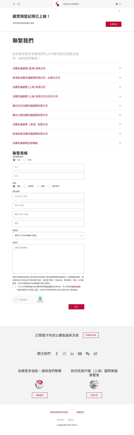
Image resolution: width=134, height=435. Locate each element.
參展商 (31, 186)
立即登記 (113, 24)
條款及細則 (60, 420)
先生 (30, 160)
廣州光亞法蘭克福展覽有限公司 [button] (30, 105)
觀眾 (19, 186)
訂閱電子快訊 (91, 335)
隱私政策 (48, 286)
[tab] (67, 68)
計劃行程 (94, 395)
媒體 (43, 186)
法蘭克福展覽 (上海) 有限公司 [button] (29, 86)
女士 (19, 160)
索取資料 (55, 186)
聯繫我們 (39, 395)
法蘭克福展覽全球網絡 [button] (25, 142)
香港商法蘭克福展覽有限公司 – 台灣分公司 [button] (36, 77)
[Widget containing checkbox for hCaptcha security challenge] (28, 300)
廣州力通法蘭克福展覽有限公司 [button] (30, 114)
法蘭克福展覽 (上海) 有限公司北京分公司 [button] (35, 96)
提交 (76, 306)
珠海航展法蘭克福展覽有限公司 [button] (30, 133)
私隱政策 (71, 420)
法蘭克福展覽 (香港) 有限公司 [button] (29, 68)
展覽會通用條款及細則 (59, 412)
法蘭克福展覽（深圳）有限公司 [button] (30, 124)
